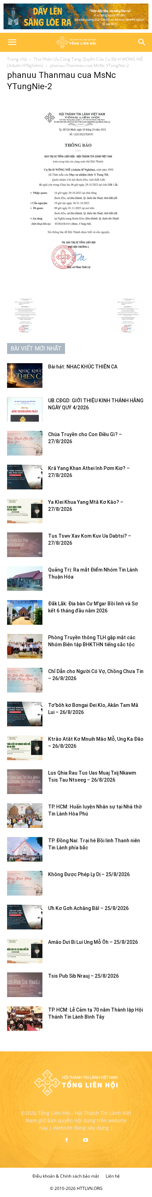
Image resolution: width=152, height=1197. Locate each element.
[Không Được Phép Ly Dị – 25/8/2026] (24, 883)
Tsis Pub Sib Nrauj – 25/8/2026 (83, 976)
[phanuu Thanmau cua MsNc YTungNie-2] (76, 291)
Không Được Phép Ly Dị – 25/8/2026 (89, 874)
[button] (12, 42)
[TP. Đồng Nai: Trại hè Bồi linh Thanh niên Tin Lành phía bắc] (24, 849)
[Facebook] (66, 1140)
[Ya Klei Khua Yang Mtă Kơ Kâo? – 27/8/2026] (24, 511)
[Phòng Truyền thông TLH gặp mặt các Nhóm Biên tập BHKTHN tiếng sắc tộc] (24, 646)
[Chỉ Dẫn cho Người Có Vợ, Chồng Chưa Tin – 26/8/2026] (24, 680)
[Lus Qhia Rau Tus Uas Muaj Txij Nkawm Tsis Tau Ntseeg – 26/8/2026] (24, 781)
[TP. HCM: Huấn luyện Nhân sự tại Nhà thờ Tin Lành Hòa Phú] (24, 815)
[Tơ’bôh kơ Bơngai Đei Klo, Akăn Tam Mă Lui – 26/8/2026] (24, 714)
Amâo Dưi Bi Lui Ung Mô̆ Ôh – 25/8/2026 (93, 942)
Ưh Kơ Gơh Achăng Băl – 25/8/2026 (88, 908)
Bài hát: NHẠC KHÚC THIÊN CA (82, 367)
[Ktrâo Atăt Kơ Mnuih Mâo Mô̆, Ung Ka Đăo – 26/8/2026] (24, 747)
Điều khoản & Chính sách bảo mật (66, 1176)
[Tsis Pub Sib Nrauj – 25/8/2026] (24, 984)
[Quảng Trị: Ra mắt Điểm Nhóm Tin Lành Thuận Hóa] (24, 578)
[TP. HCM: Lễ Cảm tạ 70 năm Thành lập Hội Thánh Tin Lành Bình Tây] (24, 1018)
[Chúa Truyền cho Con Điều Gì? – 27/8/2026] (24, 443)
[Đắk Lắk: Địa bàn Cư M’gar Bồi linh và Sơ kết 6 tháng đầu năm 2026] (24, 612)
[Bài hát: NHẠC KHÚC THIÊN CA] (24, 375)
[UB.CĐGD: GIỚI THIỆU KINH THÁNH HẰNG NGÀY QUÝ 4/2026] (24, 409)
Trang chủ (17, 59)
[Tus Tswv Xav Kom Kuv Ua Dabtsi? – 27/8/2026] (24, 544)
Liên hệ (113, 1176)
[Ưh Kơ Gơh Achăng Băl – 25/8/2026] (24, 917)
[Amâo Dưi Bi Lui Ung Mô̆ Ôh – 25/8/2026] (24, 951)
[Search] (142, 42)
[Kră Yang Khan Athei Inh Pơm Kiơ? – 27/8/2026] (24, 477)
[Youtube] (85, 1140)
